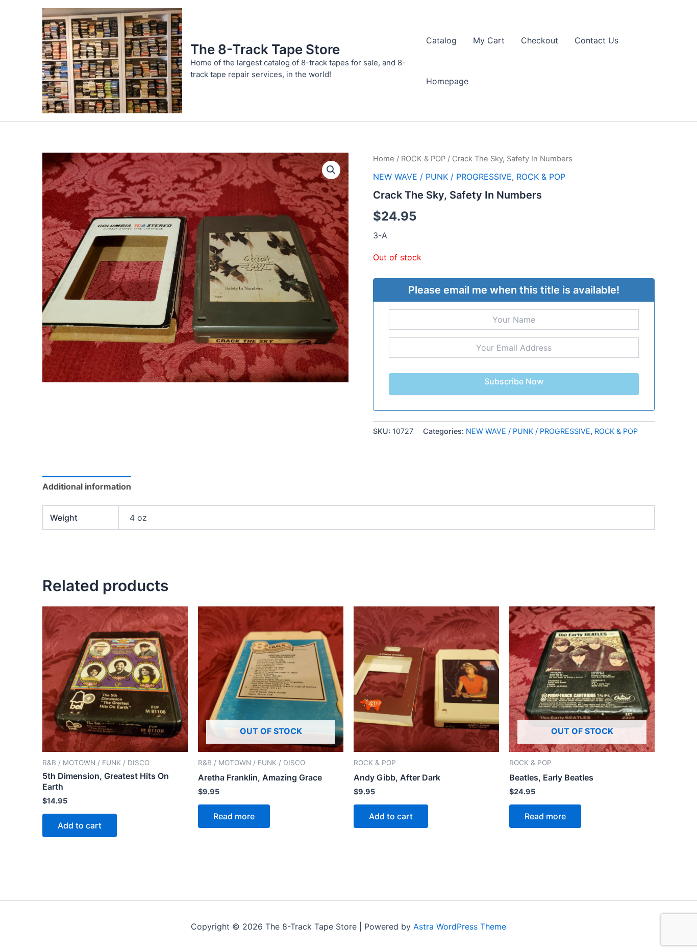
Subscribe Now (513, 381)
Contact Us (596, 40)
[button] (331, 170)
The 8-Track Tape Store (265, 49)
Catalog (441, 40)
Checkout (539, 40)
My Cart (489, 40)
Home (383, 158)
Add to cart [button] (80, 825)
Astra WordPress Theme (459, 926)
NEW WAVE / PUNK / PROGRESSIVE (442, 177)
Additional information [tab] (86, 486)
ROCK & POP (423, 158)
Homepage (447, 81)
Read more (234, 816)
